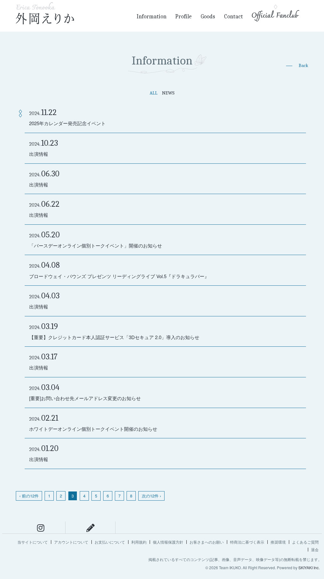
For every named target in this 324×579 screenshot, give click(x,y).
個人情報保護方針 (168, 542)
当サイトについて (32, 542)
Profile (183, 16)
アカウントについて (71, 542)
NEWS (168, 93)
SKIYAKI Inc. (309, 567)
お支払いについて (110, 542)
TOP (316, 517)
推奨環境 (278, 542)
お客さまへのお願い (207, 542)
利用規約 (138, 542)
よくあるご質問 (305, 542)
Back (303, 65)
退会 (315, 549)
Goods (208, 16)
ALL (154, 93)
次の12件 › (151, 496)
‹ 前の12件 (29, 496)
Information (151, 16)
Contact (233, 16)
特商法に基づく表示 (247, 542)
